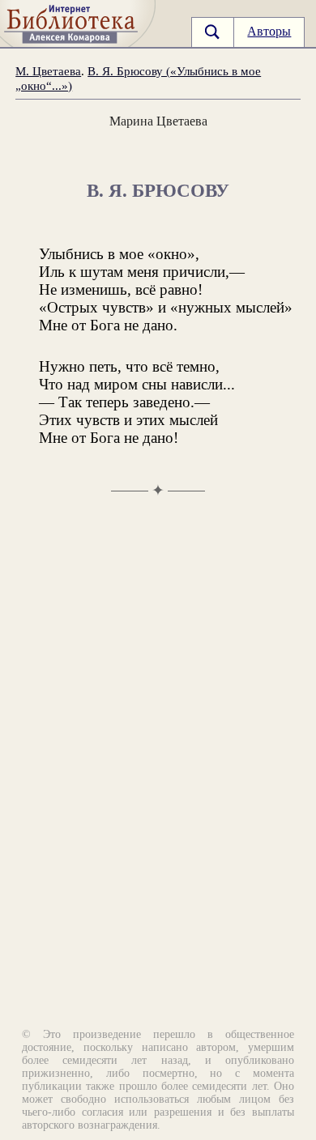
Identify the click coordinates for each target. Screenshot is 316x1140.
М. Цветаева (48, 71)
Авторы (269, 31)
